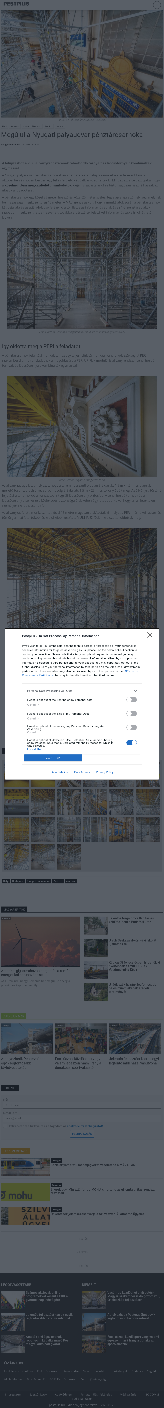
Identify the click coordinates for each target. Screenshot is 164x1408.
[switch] (131, 699)
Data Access (82, 772)
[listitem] (82, 691)
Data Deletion (59, 772)
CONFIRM (53, 757)
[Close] (151, 636)
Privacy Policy (104, 772)
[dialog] (82, 704)
